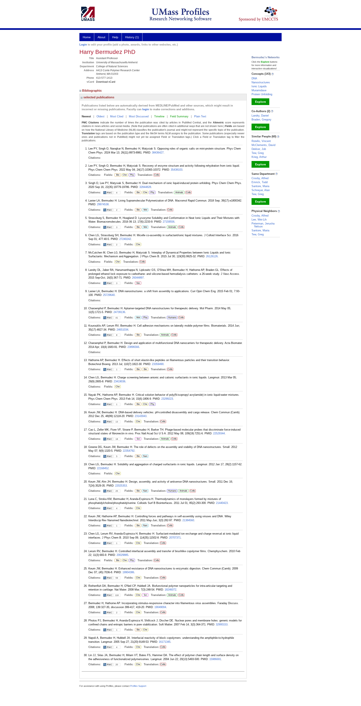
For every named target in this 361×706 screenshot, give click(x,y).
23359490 (158, 364)
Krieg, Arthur (259, 156)
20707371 (175, 537)
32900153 (222, 624)
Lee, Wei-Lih (259, 219)
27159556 (168, 221)
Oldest (100, 116)
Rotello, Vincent (261, 141)
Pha (145, 317)
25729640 (109, 295)
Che (124, 175)
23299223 (167, 398)
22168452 (103, 468)
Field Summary (179, 116)
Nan (145, 456)
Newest (86, 116)
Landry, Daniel (260, 115)
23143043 (140, 416)
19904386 (128, 572)
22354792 (129, 450)
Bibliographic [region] (92, 90)
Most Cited (116, 116)
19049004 (160, 607)
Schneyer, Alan (261, 190)
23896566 (133, 347)
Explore (260, 101)
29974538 (103, 204)
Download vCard (105, 81)
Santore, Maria (260, 186)
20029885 (122, 554)
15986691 (215, 659)
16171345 (164, 641)
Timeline (159, 116)
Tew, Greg (258, 153)
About (101, 37)
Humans (172, 317)
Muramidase (259, 90)
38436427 (158, 152)
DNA (254, 78)
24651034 (122, 329)
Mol (144, 209)
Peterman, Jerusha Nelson (263, 225)
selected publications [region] (98, 97)
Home (87, 37)
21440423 (222, 502)
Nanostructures (261, 82)
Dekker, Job (259, 149)
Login (83, 44)
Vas (137, 283)
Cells (156, 175)
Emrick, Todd (260, 182)
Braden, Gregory (261, 119)
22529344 (219, 433)
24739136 (119, 312)
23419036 (119, 381)
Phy (131, 175)
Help (115, 37)
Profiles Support (138, 686)
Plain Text (200, 116)
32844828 (145, 187)
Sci (137, 438)
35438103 (176, 169)
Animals (179, 192)
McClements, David (263, 145)
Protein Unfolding (262, 94)
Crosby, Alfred (260, 178)
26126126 (212, 256)
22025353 (121, 485)
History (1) (132, 37)
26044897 (138, 277)
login (145, 109)
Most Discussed (139, 116)
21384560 (188, 520)
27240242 (125, 239)
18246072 (170, 589)
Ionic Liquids (259, 86)
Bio (116, 175)
